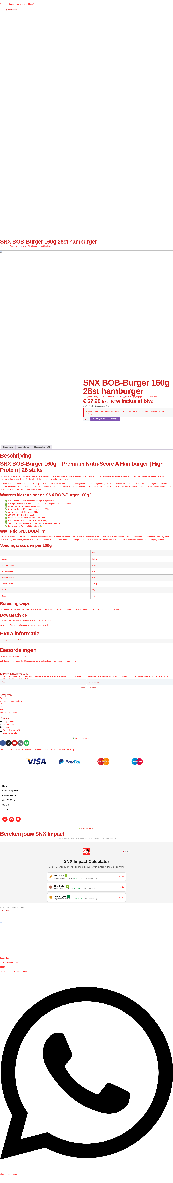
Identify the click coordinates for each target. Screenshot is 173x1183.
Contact (5, 805)
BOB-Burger (130, 397)
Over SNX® (7, 800)
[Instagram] (9, 743)
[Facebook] (11, 819)
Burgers (97, 397)
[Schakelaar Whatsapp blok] (2, 1177)
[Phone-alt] (21, 743)
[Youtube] (15, 743)
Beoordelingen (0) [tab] (42, 447)
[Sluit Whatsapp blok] (2, 920)
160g (122, 397)
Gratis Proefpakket (10, 791)
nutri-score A (152, 397)
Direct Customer (108, 397)
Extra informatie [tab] (24, 447)
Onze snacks (7, 796)
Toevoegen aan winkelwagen (105, 419)
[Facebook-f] (3, 743)
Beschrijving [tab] (9, 447)
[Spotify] (26, 743)
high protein (141, 397)
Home (4, 786)
